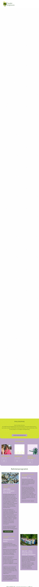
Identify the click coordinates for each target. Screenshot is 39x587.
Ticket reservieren (8, 531)
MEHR (4, 460)
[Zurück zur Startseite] (9, 4)
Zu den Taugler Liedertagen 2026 (19, 435)
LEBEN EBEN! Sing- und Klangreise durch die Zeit (8, 490)
